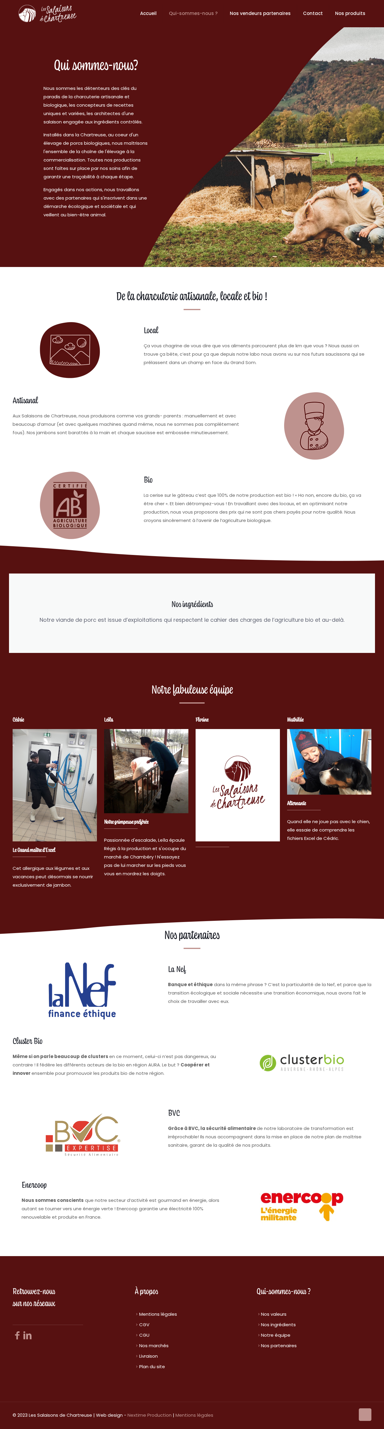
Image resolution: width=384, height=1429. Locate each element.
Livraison (148, 1356)
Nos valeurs (273, 1314)
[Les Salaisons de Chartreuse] (48, 13)
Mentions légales (158, 1314)
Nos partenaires (279, 1345)
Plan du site (152, 1366)
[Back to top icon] (365, 1414)
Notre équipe (275, 1335)
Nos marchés (154, 1345)
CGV (144, 1324)
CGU (144, 1335)
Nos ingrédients (278, 1324)
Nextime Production (150, 1415)
